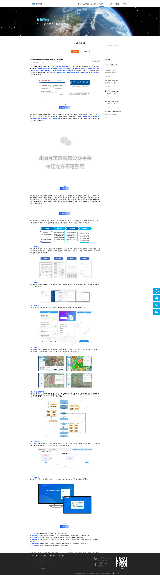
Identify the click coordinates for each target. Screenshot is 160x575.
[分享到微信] (93, 61)
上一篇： (45, 552)
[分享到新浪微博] (95, 61)
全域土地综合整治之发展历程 (112, 101)
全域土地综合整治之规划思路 (112, 91)
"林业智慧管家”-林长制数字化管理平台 (114, 111)
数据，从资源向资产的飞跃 (111, 80)
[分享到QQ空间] (97, 61)
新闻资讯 (118, 45)
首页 (79, 4)
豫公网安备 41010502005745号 (120, 573)
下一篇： (83, 552)
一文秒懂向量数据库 (110, 70)
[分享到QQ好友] (99, 61)
